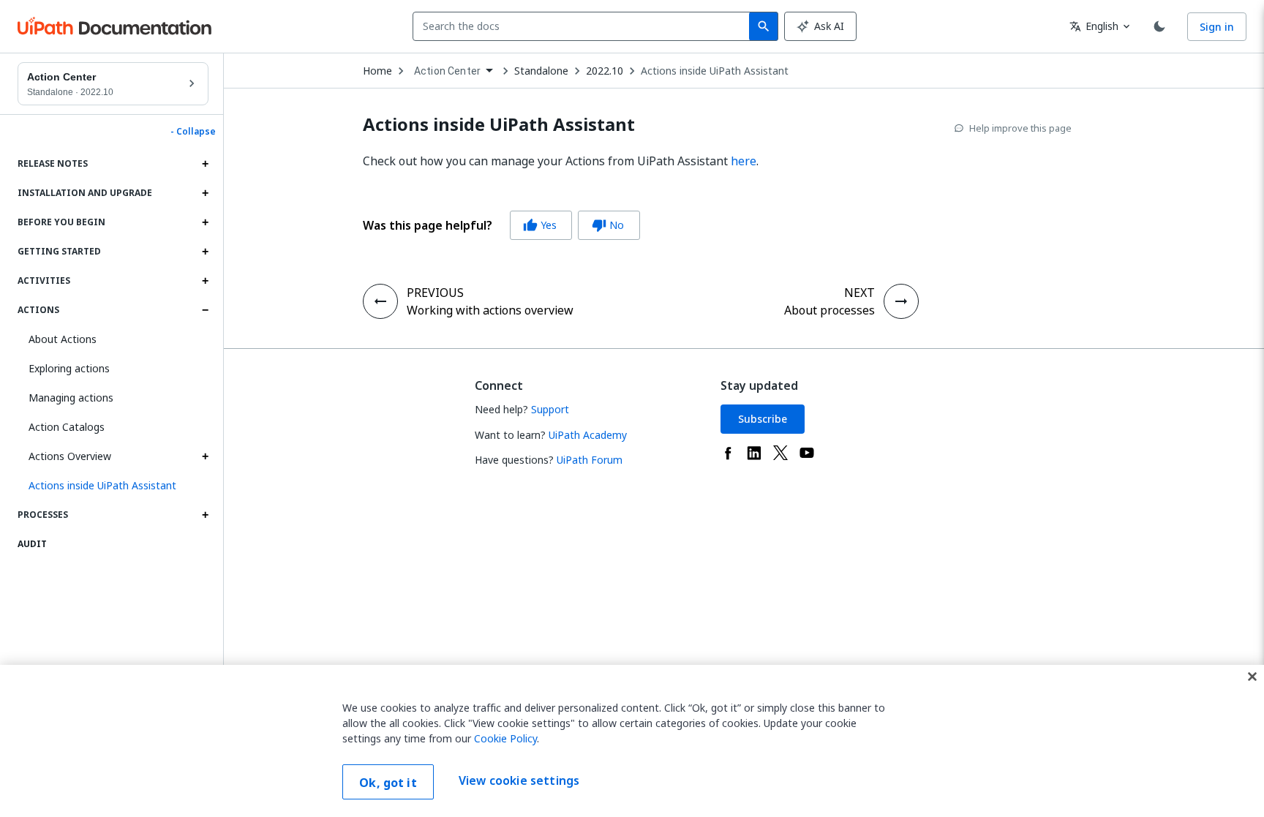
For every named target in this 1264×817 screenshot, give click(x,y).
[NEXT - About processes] (901, 301)
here (743, 161)
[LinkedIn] (754, 452)
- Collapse (193, 131)
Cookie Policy (505, 738)
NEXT (859, 292)
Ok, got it (388, 782)
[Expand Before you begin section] (204, 222)
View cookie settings (519, 780)
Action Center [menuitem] (447, 71)
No (608, 225)
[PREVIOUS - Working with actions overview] (380, 301)
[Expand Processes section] (204, 515)
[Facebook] (728, 452)
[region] (632, 741)
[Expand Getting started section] (204, 251)
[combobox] (584, 26)
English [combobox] (1093, 26)
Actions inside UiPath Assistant (715, 71)
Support (550, 409)
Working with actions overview (490, 310)
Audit (32, 544)
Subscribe (762, 418)
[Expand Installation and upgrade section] (204, 193)
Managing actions (71, 397)
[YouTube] (807, 452)
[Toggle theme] (1159, 26)
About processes (829, 310)
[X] (780, 452)
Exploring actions (69, 368)
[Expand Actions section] (204, 310)
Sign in (1217, 26)
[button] (113, 485)
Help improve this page (1020, 128)
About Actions (63, 339)
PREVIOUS (435, 292)
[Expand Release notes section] (204, 163)
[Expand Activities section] (204, 280)
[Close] (1252, 676)
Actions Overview (70, 456)
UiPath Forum (589, 459)
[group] (501, 225)
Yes (540, 225)
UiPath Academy (588, 435)
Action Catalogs (67, 426)
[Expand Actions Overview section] (204, 456)
